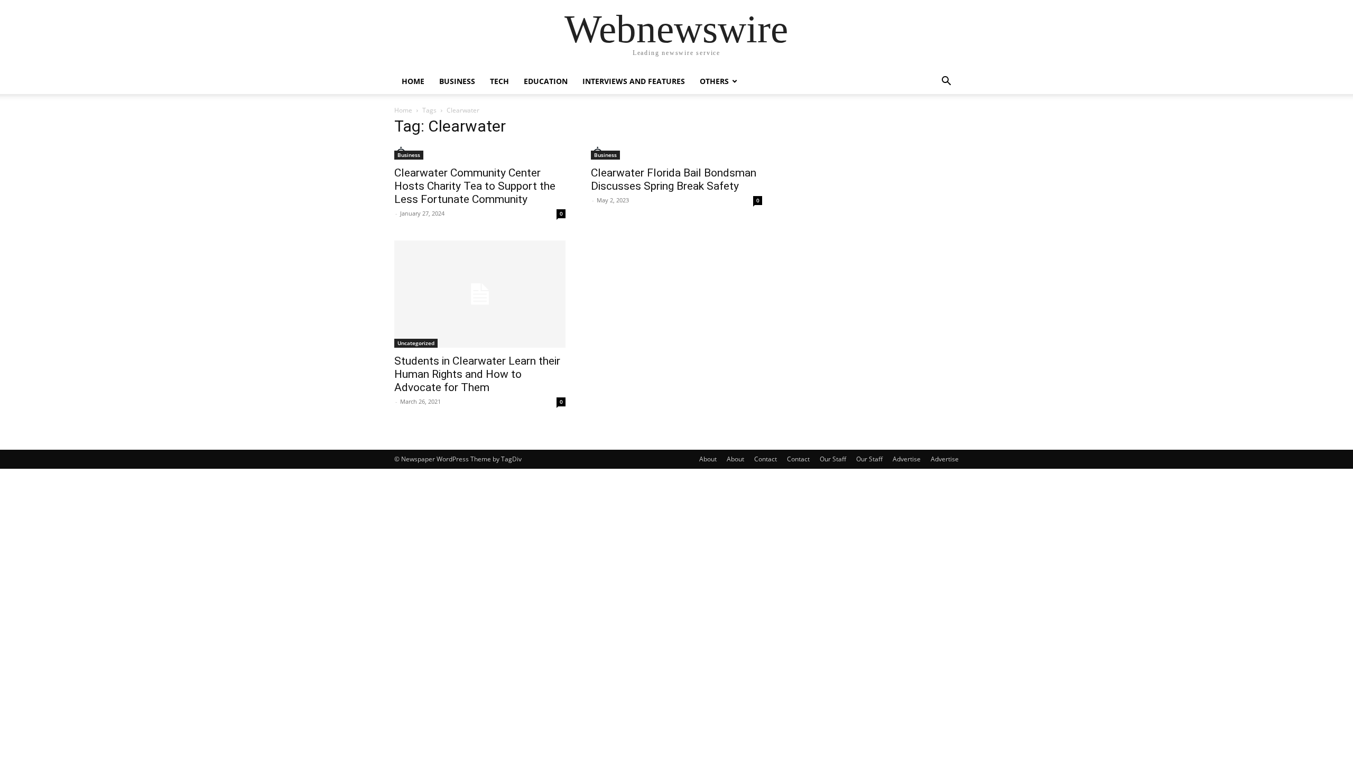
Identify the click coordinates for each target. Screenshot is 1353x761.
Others (714, 81)
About (708, 458)
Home (413, 81)
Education (546, 81)
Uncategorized (415, 343)
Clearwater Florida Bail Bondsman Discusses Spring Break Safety (673, 179)
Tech (499, 81)
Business (457, 81)
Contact (765, 458)
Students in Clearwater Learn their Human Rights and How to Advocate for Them (477, 374)
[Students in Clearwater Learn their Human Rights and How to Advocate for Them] (480, 294)
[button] (946, 82)
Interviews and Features (633, 81)
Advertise (907, 458)
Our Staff (833, 458)
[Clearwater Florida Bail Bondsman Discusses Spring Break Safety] (676, 153)
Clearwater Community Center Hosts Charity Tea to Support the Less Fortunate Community (474, 186)
